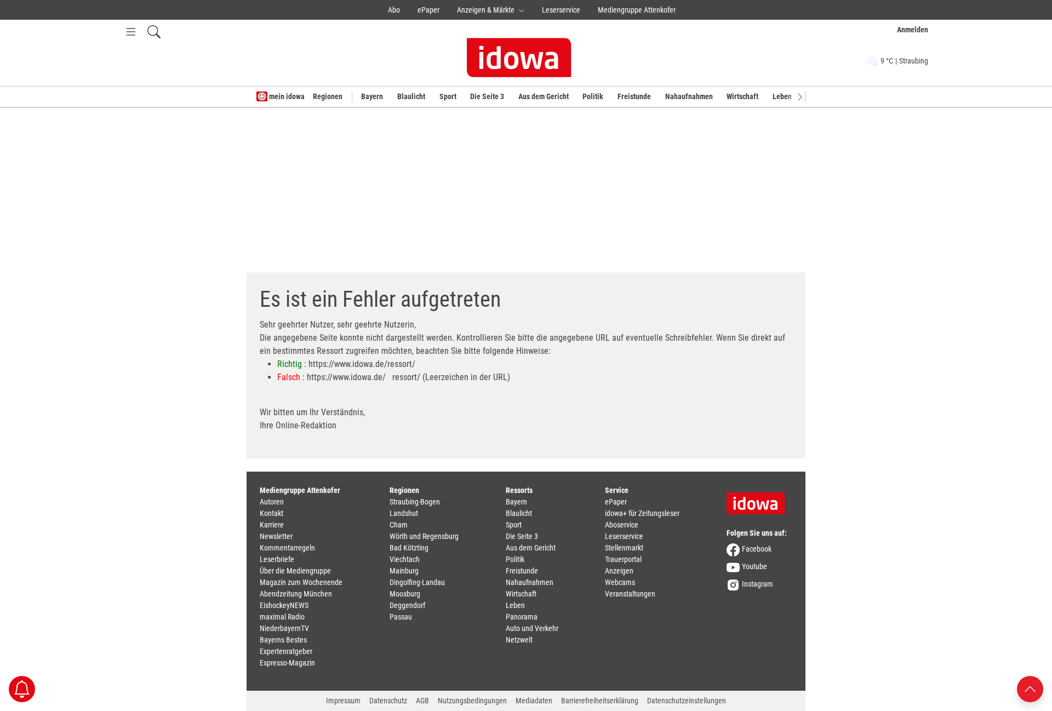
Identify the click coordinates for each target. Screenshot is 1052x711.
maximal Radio (282, 616)
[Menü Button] (131, 31)
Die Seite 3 (487, 96)
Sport (447, 96)
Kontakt (271, 513)
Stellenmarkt (624, 547)
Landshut (404, 513)
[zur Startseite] (759, 499)
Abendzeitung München (296, 593)
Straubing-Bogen (415, 501)
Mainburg (404, 570)
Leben (782, 96)
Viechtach (405, 559)
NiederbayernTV (284, 628)
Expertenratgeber (286, 651)
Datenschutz (388, 700)
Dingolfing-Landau (417, 582)
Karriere (272, 524)
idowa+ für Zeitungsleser (642, 513)
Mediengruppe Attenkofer (637, 9)
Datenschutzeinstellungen (686, 700)
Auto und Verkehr (532, 628)
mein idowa (286, 96)
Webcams (620, 582)
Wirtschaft (742, 96)
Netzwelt (519, 639)
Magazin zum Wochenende (301, 582)
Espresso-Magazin (287, 662)
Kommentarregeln (287, 547)
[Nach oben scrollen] (1030, 688)
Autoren (272, 501)
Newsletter (276, 536)
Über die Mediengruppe (295, 570)
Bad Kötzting (409, 547)
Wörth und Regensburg (424, 536)
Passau (401, 616)
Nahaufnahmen (689, 96)
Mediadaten (534, 700)
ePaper (428, 9)
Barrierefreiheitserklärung (599, 700)
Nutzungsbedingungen (472, 700)
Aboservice (621, 524)
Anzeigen (619, 570)
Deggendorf (407, 605)
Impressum (343, 700)
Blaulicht (411, 96)
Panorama (522, 616)
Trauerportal (623, 559)
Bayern (372, 96)
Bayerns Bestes (283, 639)
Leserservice (561, 9)
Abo (394, 9)
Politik (592, 96)
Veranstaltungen (630, 593)
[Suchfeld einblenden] (154, 31)
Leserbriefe (277, 559)
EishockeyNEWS (284, 605)
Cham (399, 524)
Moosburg (405, 593)
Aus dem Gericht (543, 96)
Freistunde (634, 96)
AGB (422, 700)
